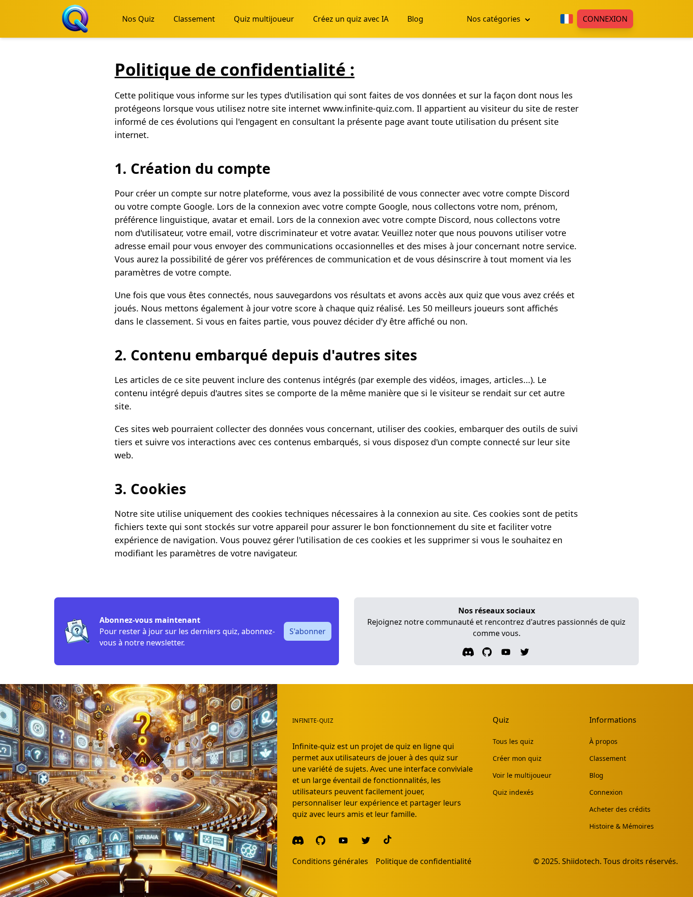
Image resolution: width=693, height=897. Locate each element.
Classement (607, 758)
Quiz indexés (513, 792)
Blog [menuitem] (415, 19)
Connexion (605, 19)
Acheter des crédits (620, 809)
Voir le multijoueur (522, 775)
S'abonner (307, 631)
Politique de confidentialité (423, 861)
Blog (596, 775)
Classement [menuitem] (194, 19)
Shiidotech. (582, 861)
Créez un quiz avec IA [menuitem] (350, 19)
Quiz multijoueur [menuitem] (264, 19)
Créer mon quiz (517, 758)
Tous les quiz (513, 741)
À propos (603, 741)
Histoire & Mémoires (621, 826)
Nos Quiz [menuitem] (138, 19)
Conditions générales (330, 861)
